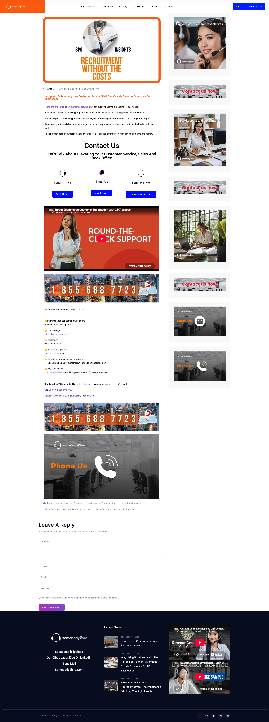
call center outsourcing (102, 503)
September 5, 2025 (130, 678)
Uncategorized (90, 89)
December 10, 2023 (130, 637)
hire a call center (132, 503)
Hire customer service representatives (68, 509)
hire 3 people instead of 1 (59, 334)
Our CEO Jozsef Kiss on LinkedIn (69, 657)
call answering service (69, 503)
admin (50, 89)
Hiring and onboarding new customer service (66, 107)
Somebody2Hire (54, 372)
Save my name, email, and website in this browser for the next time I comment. (80, 597)
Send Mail (69, 663)
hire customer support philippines (116, 509)
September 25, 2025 (130, 653)
